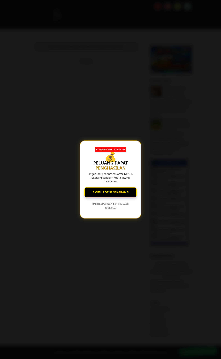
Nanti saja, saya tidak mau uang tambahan (110, 205)
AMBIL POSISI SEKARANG (111, 192)
